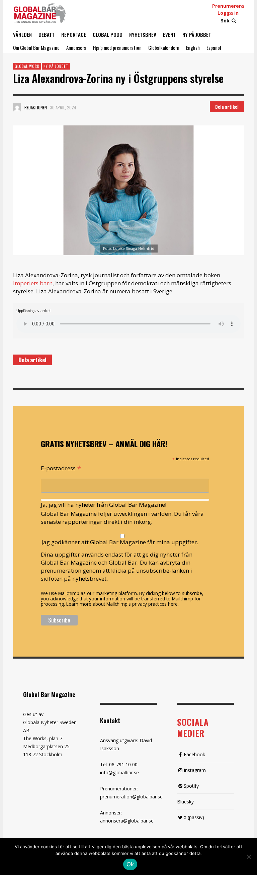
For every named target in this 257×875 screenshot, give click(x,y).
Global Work (27, 66)
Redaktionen (35, 107)
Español (213, 47)
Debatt (46, 34)
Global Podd (107, 34)
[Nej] (248, 857)
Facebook (194, 754)
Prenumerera (228, 6)
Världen (22, 34)
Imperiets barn (33, 283)
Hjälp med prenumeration (117, 47)
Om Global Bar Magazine (36, 47)
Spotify (191, 786)
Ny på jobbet (196, 34)
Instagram (195, 770)
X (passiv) (194, 817)
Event (169, 34)
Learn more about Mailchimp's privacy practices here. (122, 604)
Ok (130, 864)
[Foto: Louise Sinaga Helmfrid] (128, 190)
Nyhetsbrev (142, 34)
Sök (225, 20)
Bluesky (185, 801)
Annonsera (76, 47)
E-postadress (61, 467)
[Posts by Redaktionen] (17, 107)
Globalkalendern (163, 47)
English (193, 47)
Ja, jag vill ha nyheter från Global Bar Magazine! (103, 504)
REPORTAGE (73, 34)
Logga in (228, 13)
